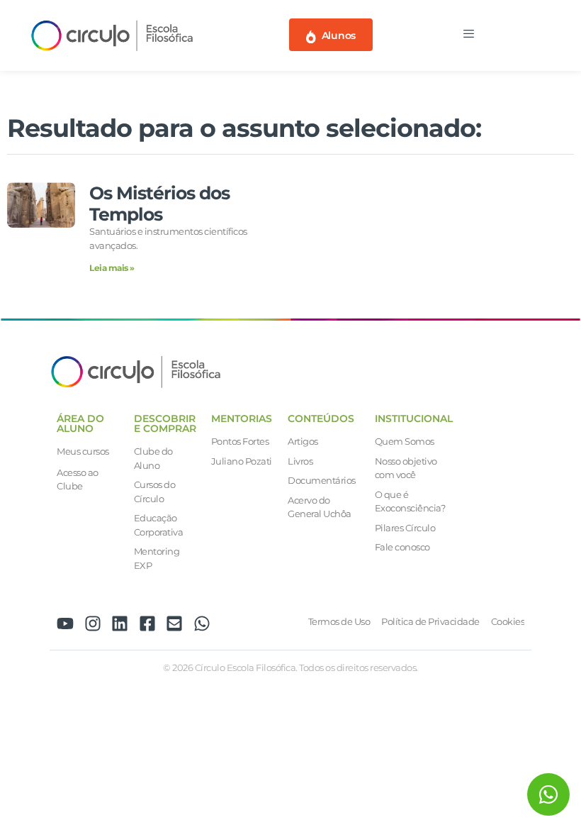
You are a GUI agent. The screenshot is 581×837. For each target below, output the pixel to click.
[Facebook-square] (147, 623)
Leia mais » (112, 267)
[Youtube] (65, 623)
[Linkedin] (119, 623)
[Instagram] (92, 623)
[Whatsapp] (201, 623)
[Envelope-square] (174, 623)
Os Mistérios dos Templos (159, 203)
